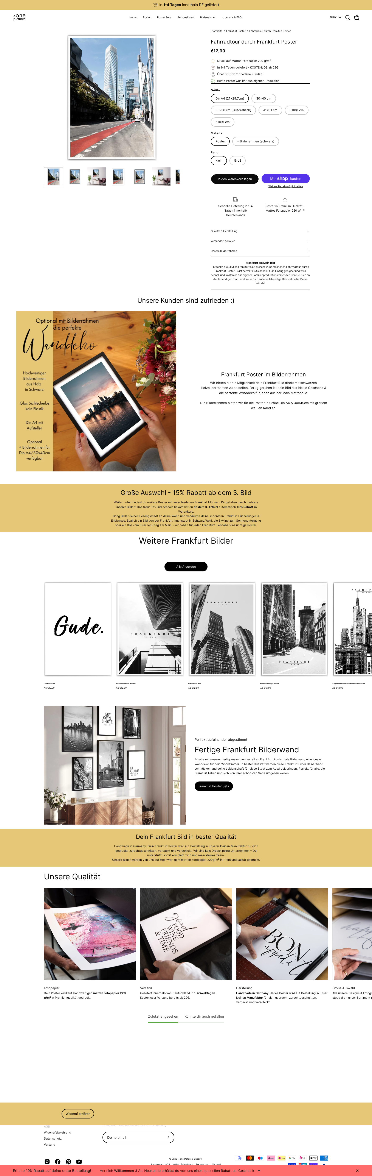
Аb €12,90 (49, 688)
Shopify (198, 1158)
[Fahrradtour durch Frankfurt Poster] (53, 176)
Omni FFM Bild (194, 684)
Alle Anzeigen (186, 566)
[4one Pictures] (19, 17)
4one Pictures (185, 1158)
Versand (49, 1144)
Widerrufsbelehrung (57, 1132)
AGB (47, 1126)
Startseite (216, 31)
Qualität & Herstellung (224, 231)
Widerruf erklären (78, 1113)
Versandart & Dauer (223, 241)
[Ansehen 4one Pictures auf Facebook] (56, 1162)
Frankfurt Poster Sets (213, 786)
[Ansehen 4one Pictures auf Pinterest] (67, 1162)
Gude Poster (49, 684)
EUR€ (333, 17)
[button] (185, 17)
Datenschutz (53, 1138)
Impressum (157, 1164)
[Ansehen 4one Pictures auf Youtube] (78, 1162)
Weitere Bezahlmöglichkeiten (285, 186)
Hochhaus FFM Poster (126, 684)
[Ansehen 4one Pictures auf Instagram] (46, 1162)
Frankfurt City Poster (269, 684)
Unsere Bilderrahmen (224, 251)
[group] (186, 5)
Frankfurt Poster (235, 31)
